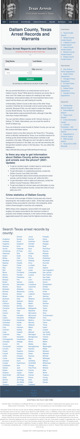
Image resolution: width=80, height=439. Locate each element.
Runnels (46, 263)
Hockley (20, 346)
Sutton (45, 301)
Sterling (45, 296)
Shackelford (47, 284)
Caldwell (31, 384)
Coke (5, 332)
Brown (5, 296)
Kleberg (31, 260)
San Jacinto (47, 272)
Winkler (45, 368)
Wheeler (46, 353)
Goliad (19, 294)
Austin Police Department (67, 75)
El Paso (20, 251)
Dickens (6, 384)
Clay (4, 327)
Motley (30, 344)
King (30, 256)
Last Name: (37, 61)
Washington (47, 346)
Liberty (30, 282)
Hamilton (20, 315)
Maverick (31, 310)
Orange (31, 365)
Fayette (19, 263)
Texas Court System (66, 116)
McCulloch (32, 313)
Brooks (5, 294)
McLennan (32, 315)
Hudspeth (20, 358)
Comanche (7, 346)
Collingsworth (8, 339)
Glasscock (20, 291)
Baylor (5, 265)
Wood (45, 372)
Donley (19, 239)
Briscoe (5, 291)
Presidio (46, 236)
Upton (45, 327)
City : (37, 69)
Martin (30, 303)
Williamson (47, 363)
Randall (46, 241)
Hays (19, 334)
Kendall (31, 244)
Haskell (19, 332)
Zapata (45, 379)
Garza (19, 286)
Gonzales (20, 296)
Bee (4, 267)
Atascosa (6, 253)
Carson (5, 313)
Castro (5, 317)
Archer (5, 248)
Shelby (45, 286)
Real (44, 246)
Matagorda (32, 308)
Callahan (6, 306)
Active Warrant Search (67, 111)
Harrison (20, 327)
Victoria (45, 337)
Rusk (45, 265)
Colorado (6, 341)
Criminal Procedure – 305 (67, 125)
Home (4, 22)
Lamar (30, 267)
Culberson (6, 365)
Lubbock (31, 294)
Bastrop (5, 263)
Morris (30, 341)
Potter (30, 382)
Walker (45, 339)
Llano (30, 289)
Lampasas (32, 272)
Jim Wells (20, 382)
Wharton (46, 351)
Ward (45, 344)
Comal (5, 344)
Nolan (30, 353)
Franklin (20, 275)
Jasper (19, 372)
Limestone (32, 284)
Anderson (6, 239)
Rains (45, 239)
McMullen (32, 317)
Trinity (45, 325)
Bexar (5, 272)
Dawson (6, 372)
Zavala (45, 382)
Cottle (5, 356)
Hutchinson (21, 363)
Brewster (6, 289)
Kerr (30, 251)
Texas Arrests (40, 8)
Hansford (20, 317)
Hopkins (20, 351)
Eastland (20, 244)
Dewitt (5, 382)
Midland (31, 325)
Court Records (13, 22)
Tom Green (47, 320)
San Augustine (48, 270)
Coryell (5, 353)
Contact (72, 390)
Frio (18, 279)
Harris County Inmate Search (67, 48)
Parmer (31, 375)
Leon (30, 279)
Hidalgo (20, 341)
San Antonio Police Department (68, 70)
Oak (29, 358)
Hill (18, 344)
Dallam (5, 368)
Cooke (5, 351)
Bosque (5, 279)
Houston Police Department (68, 94)
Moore (30, 339)
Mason (30, 306)
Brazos (5, 286)
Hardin (19, 322)
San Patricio (47, 275)
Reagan (46, 244)
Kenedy (31, 246)
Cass (4, 315)
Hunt (18, 360)
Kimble (31, 253)
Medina (31, 320)
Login (70, 22)
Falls (18, 258)
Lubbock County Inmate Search (68, 43)
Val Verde (46, 332)
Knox (30, 263)
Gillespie (20, 289)
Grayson (20, 301)
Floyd (19, 267)
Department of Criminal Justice (67, 135)
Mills (30, 329)
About (59, 390)
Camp (5, 310)
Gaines (19, 282)
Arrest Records (25, 22)
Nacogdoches (33, 346)
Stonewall (46, 298)
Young (45, 377)
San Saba (46, 277)
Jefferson (20, 377)
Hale (18, 310)
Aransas (6, 246)
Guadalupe (21, 308)
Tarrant (45, 306)
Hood (19, 348)
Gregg (19, 303)
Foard (19, 270)
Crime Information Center (68, 121)
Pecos (30, 377)
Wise (44, 370)
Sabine (45, 267)
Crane (5, 358)
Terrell (45, 310)
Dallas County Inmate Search (67, 58)
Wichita (45, 356)
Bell (4, 270)
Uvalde (45, 329)
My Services (62, 22)
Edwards (20, 248)
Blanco (5, 275)
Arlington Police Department (68, 80)
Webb (45, 348)
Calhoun (6, 303)
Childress (6, 325)
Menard (31, 322)
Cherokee (6, 322)
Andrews (6, 241)
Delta (5, 377)
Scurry (45, 282)
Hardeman (21, 320)
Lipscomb (32, 286)
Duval (19, 241)
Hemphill (20, 337)
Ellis (18, 253)
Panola (31, 370)
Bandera (6, 260)
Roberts (46, 256)
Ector (19, 246)
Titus (44, 317)
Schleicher (47, 279)
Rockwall (46, 260)
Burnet (5, 301)
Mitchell (31, 332)
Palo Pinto (32, 368)
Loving (30, 291)
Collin (5, 337)
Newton (31, 351)
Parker (30, 372)
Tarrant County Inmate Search (67, 38)
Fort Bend (20, 272)
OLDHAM (32, 363)
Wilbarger (46, 358)
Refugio (46, 253)
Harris (19, 325)
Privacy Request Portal (34, 392)
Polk (30, 379)
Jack (18, 368)
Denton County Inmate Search (67, 53)
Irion (18, 365)
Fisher (19, 265)
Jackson (20, 370)
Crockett (6, 360)
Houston (20, 353)
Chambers (6, 320)
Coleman (6, 334)
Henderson (21, 339)
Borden (5, 277)
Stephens (46, 294)
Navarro (31, 348)
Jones (30, 236)
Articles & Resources (39, 22)
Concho (5, 348)
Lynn (30, 296)
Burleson (6, 298)
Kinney (31, 258)
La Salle (31, 265)
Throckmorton (48, 315)
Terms (47, 390)
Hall (18, 313)
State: (7, 69)
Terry (44, 313)
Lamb (30, 270)
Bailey (5, 258)
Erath (19, 256)
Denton (5, 379)
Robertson (46, 258)
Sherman (46, 289)
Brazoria (6, 284)
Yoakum (46, 375)
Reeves (45, 251)
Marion (31, 301)
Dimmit (19, 236)
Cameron (6, 308)
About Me (52, 22)
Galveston (20, 284)
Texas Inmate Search (67, 34)
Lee (29, 277)
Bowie (5, 282)
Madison (31, 298)
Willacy (45, 360)
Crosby (5, 363)
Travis (45, 322)
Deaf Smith (7, 375)
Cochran (6, 329)
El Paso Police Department (67, 84)
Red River (46, 248)
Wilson (45, 365)
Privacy (20, 390)
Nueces (31, 356)
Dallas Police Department (67, 89)
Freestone (20, 277)
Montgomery (33, 337)
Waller (45, 341)
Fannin (19, 260)
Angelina (6, 244)
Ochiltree (31, 360)
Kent (30, 248)
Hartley (19, 329)
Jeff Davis (20, 375)
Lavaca (31, 275)
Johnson (20, 384)
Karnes (31, 239)
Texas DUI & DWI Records (68, 144)
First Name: (10, 61)
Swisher (46, 303)
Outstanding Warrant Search (66, 106)
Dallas (5, 370)
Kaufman (31, 241)
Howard (20, 356)
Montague (32, 334)
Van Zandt (46, 334)
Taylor (45, 308)
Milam (30, 327)
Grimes (19, 306)
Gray (18, 298)
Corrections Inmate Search (69, 130)
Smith (45, 291)
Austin (5, 256)
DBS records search (67, 140)
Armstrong (6, 251)
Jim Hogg (20, 379)
